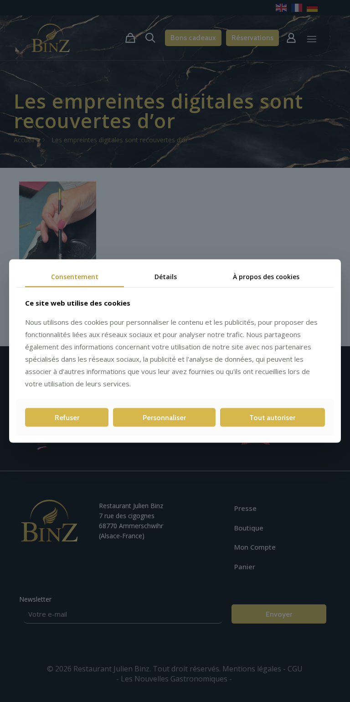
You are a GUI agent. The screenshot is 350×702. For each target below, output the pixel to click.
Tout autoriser (272, 417)
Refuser (67, 417)
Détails (165, 276)
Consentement (74, 276)
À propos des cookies (266, 276)
